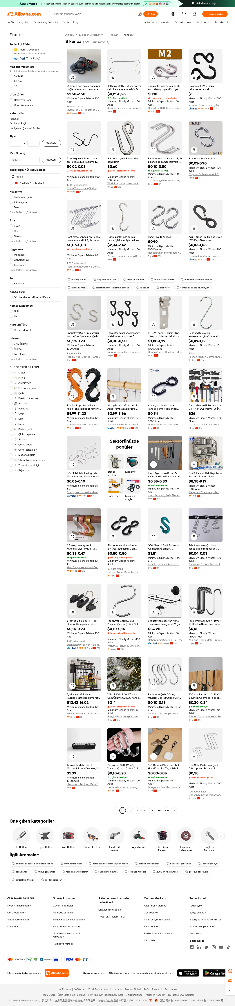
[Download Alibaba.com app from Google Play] (215, 973)
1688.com (79, 989)
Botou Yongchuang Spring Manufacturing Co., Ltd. (84, 188)
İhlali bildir (149, 940)
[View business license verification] (150, 1000)
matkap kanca (78, 279)
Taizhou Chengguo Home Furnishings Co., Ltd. (206, 716)
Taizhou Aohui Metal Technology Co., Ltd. (124, 572)
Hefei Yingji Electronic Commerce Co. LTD (84, 266)
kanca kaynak (78, 287)
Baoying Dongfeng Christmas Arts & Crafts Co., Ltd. (124, 716)
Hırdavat (113, 34)
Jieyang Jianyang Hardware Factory (124, 107)
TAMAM (51, 143)
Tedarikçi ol (195, 905)
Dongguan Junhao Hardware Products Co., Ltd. (84, 492)
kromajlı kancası (135, 279)
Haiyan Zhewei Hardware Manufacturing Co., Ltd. (165, 352)
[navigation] (35, 423)
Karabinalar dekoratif (77, 871)
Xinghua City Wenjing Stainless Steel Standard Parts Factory (165, 713)
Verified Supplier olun (201, 926)
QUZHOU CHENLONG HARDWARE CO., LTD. (206, 424)
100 (167, 810)
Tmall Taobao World (99, 989)
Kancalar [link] (128, 34)
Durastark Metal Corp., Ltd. (163, 424)
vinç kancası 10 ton (106, 279)
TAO (146, 989)
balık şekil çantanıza (180, 863)
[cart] (184, 14)
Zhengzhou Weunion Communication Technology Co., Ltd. (84, 644)
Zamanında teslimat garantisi (69, 919)
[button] (140, 14)
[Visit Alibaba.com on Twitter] (206, 947)
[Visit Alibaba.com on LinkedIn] (199, 947)
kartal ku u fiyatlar (25, 880)
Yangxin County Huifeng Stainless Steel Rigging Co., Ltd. (124, 255)
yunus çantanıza (46, 871)
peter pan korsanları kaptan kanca (110, 863)
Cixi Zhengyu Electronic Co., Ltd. (165, 180)
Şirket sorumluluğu (18, 919)
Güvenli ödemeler (63, 905)
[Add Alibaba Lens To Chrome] (57, 973)
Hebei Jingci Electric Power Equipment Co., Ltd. (84, 356)
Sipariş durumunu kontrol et (205, 919)
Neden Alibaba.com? (19, 905)
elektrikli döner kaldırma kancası (112, 287)
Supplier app (91, 972)
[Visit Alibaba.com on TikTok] (228, 947)
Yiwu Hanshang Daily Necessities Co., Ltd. (165, 495)
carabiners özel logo (149, 863)
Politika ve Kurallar (63, 943)
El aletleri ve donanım (91, 34)
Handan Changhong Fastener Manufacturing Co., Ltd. (165, 252)
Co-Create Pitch (16, 912)
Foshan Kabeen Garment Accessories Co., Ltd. (206, 356)
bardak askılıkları (53, 880)
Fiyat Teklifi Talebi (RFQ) (111, 916)
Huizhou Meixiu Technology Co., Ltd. (124, 787)
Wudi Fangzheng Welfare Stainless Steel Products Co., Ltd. (124, 183)
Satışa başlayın (197, 912)
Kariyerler (12, 926)
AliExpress (65, 989)
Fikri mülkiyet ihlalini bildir (158, 933)
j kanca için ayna (210, 863)
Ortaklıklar (195, 933)
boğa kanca (22, 871)
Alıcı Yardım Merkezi (155, 905)
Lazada (118, 989)
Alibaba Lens (27, 972)
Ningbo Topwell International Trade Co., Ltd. (124, 352)
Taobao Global (133, 989)
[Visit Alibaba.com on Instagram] (214, 947)
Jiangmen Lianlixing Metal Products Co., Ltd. (84, 784)
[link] (230, 971)
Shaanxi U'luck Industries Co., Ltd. (84, 109)
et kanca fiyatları (137, 871)
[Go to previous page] (115, 810)
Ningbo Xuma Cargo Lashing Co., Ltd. (206, 255)
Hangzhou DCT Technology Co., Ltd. (165, 107)
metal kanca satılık (164, 279)
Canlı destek (151, 912)
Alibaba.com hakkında (20, 897)
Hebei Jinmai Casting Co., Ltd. (165, 639)
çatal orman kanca (108, 871)
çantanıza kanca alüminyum (194, 287)
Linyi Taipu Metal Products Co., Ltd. (165, 564)
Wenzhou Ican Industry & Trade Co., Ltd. (124, 645)
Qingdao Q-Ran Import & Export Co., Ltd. (206, 174)
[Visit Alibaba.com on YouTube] (221, 947)
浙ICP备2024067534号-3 (211, 1000)
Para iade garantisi (63, 912)
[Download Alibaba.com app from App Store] (188, 973)
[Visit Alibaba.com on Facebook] (191, 947)
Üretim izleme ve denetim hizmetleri (67, 935)
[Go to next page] (174, 810)
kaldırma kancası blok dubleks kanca (34, 863)
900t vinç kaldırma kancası (198, 279)
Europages (171, 989)
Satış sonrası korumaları (66, 926)
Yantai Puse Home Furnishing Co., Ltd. (124, 424)
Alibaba (69, 34)
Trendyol (157, 989)
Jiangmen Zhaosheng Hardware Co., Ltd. (206, 492)
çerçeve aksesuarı (198, 871)
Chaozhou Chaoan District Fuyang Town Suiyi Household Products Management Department (206, 564)
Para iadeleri (151, 926)
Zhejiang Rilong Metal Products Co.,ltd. (206, 639)
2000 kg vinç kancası (167, 871)
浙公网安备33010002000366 (177, 1000)
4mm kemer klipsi (73, 863)
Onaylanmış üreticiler (110, 909)
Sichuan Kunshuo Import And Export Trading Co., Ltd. (206, 794)
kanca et (144, 287)
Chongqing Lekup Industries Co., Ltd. (84, 424)
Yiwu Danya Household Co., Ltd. (84, 567)
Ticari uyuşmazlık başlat (157, 919)
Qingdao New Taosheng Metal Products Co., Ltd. (206, 105)
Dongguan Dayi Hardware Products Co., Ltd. (165, 787)
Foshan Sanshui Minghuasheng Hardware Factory (84, 713)
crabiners (165, 287)
